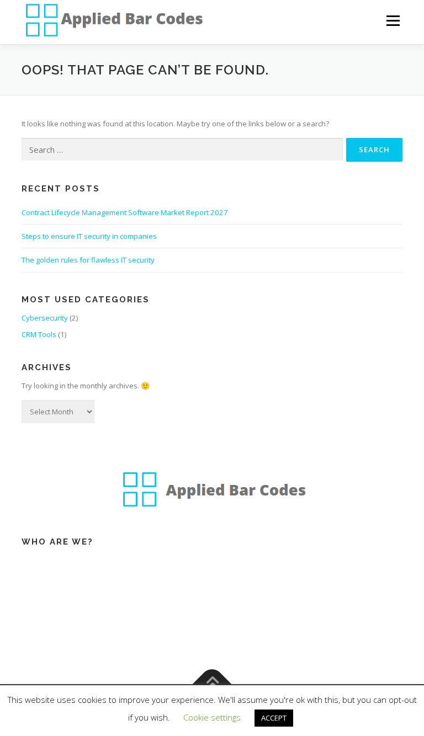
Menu (392, 20)
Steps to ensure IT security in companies (89, 236)
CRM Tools (39, 334)
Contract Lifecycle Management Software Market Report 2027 (125, 212)
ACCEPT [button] (274, 718)
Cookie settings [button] (212, 717)
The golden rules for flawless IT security (88, 260)
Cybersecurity (45, 318)
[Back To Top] (212, 683)
